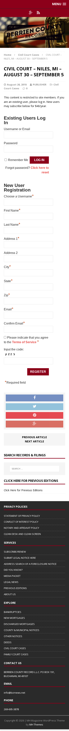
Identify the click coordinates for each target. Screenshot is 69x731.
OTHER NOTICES (13, 636)
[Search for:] (34, 468)
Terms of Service (24, 342)
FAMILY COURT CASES (16, 654)
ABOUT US (10, 594)
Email (8, 309)
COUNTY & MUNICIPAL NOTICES (21, 630)
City (7, 266)
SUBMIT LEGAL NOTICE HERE (20, 558)
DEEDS (8, 642)
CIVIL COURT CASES (15, 648)
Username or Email (17, 129)
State (8, 281)
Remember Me (18, 160)
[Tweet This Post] (34, 406)
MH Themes (36, 724)
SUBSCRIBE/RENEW (15, 551)
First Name (12, 210)
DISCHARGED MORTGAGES (19, 624)
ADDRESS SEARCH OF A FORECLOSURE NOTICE (30, 564)
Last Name (12, 224)
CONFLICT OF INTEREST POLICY (21, 521)
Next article (34, 441)
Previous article (34, 437)
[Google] (30, 13)
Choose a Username (19, 196)
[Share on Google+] (34, 424)
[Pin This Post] (34, 415)
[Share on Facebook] (34, 397)
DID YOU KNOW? (13, 570)
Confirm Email (14, 323)
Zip (7, 295)
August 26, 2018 (16, 84)
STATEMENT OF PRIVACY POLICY (22, 516)
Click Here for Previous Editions (23, 490)
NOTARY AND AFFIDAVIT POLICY (21, 528)
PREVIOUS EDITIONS (15, 588)
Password (10, 143)
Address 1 (11, 238)
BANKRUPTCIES (12, 612)
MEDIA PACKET (12, 576)
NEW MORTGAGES (14, 618)
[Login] (38, 13)
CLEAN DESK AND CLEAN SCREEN (22, 534)
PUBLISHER (39, 84)
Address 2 (11, 252)
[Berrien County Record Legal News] (34, 32)
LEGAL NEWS (11, 582)
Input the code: (14, 349)
